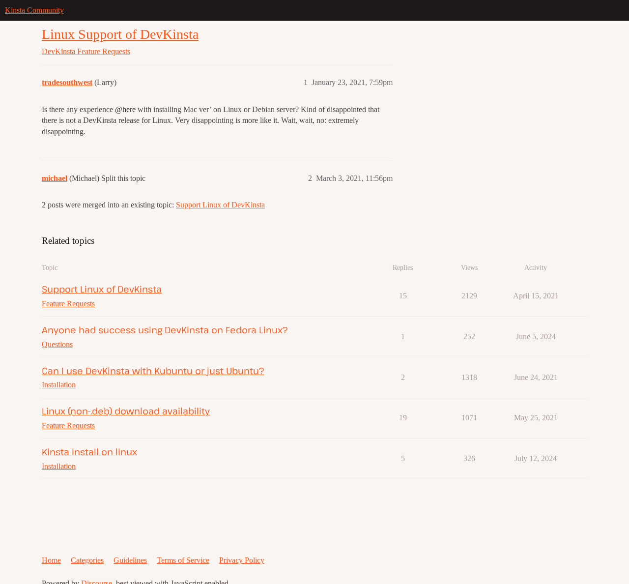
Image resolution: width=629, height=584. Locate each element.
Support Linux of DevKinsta (220, 205)
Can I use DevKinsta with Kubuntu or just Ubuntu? (153, 370)
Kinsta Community (34, 10)
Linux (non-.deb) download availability (126, 411)
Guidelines (130, 560)
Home (51, 560)
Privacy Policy (241, 560)
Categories (87, 560)
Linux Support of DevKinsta (120, 34)
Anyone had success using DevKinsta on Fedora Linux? (164, 329)
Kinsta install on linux (89, 451)
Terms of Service (183, 560)
